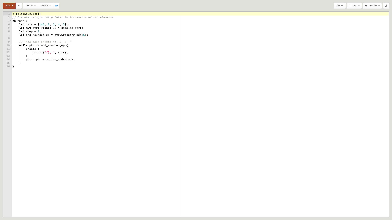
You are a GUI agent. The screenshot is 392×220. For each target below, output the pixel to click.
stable (44, 5)
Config (373, 5)
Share (339, 5)
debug (29, 5)
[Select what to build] (19, 6)
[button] (11, 20)
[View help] (386, 6)
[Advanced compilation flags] (56, 6)
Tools (352, 5)
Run (8, 5)
